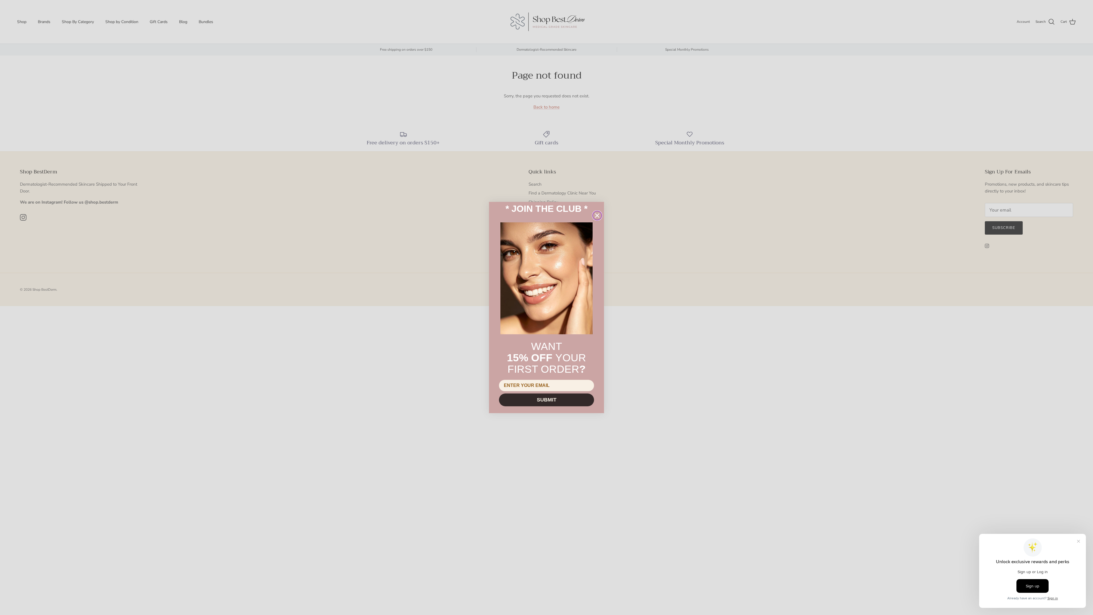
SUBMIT (546, 400)
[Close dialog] (597, 215)
